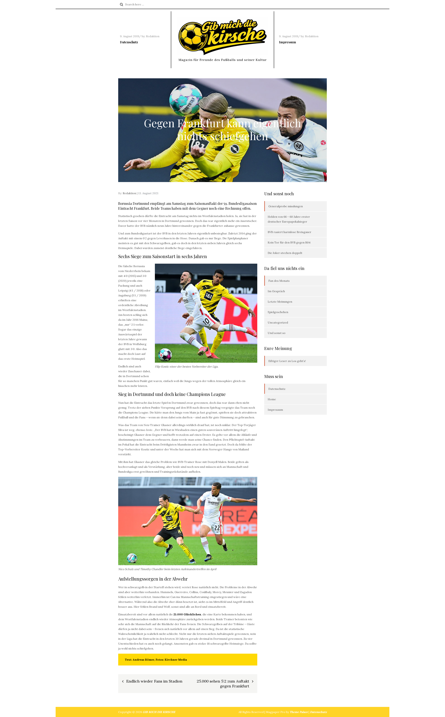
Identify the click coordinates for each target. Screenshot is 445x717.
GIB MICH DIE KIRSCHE (159, 712)
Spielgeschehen (278, 312)
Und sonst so (276, 333)
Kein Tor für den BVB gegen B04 (289, 242)
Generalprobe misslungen (285, 206)
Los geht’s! (299, 361)
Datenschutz (129, 42)
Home (272, 399)
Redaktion (152, 36)
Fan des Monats (279, 280)
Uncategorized (278, 322)
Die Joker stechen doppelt (285, 253)
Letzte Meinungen (280, 301)
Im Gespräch (276, 291)
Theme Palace (299, 712)
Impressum (287, 42)
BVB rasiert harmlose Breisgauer (289, 232)
